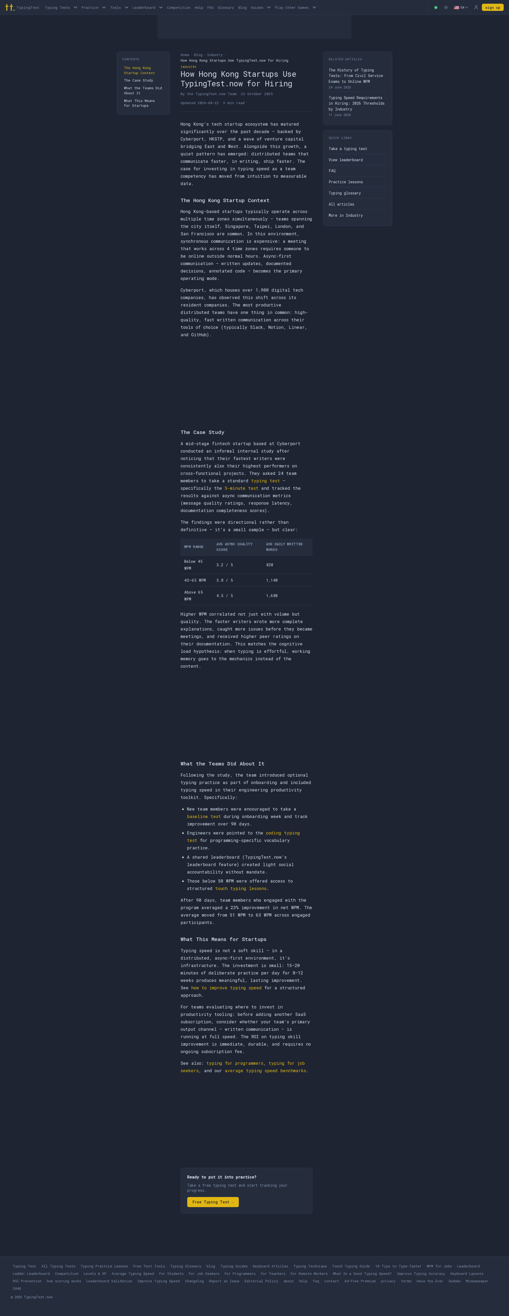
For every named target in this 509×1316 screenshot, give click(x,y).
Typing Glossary (185, 1266)
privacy (388, 1281)
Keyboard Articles (270, 1266)
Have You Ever (430, 1281)
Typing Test (24, 1266)
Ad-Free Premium (360, 1281)
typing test (265, 480)
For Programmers (240, 1273)
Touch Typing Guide (351, 1266)
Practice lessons (346, 181)
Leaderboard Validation (109, 1281)
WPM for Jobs (439, 1266)
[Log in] (476, 7)
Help (199, 7)
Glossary (226, 7)
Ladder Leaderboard (31, 1273)
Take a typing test (348, 148)
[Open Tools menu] (126, 7)
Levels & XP (95, 1273)
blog (211, 1266)
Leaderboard (144, 7)
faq (316, 1281)
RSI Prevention (27, 1281)
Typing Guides (234, 1266)
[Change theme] (446, 7)
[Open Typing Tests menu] (75, 7)
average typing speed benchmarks (265, 1070)
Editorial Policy (261, 1281)
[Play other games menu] (314, 7)
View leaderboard (346, 159)
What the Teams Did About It (143, 90)
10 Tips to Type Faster (398, 1266)
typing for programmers (234, 1063)
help (303, 1281)
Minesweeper (477, 1281)
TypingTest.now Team (216, 93)
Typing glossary (345, 192)
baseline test (204, 816)
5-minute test (241, 488)
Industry (215, 55)
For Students (171, 1273)
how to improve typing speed (226, 987)
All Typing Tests (58, 1266)
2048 (17, 1288)
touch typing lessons (240, 888)
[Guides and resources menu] (269, 7)
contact (331, 1281)
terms (406, 1281)
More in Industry (346, 215)
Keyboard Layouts (466, 1273)
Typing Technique (310, 1266)
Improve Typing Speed (158, 1281)
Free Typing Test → (213, 1201)
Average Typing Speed (133, 1273)
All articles (341, 204)
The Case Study (138, 80)
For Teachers (273, 1273)
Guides (257, 7)
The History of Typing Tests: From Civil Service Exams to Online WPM (356, 75)
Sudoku (455, 1281)
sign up (492, 7)
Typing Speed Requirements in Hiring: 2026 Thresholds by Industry (357, 103)
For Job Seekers (204, 1273)
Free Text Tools (149, 1266)
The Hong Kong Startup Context (139, 70)
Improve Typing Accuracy (421, 1273)
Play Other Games (291, 7)
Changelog (194, 1281)
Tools (115, 7)
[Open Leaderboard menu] (161, 7)
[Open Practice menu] (104, 7)
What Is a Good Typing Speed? (362, 1273)
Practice (90, 7)
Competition (178, 7)
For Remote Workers (309, 1273)
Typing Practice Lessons (104, 1266)
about (288, 1281)
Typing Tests (57, 7)
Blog (242, 7)
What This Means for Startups (139, 103)
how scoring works (64, 1281)
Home (185, 55)
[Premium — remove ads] (436, 7)
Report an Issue (224, 1281)
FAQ (210, 7)
